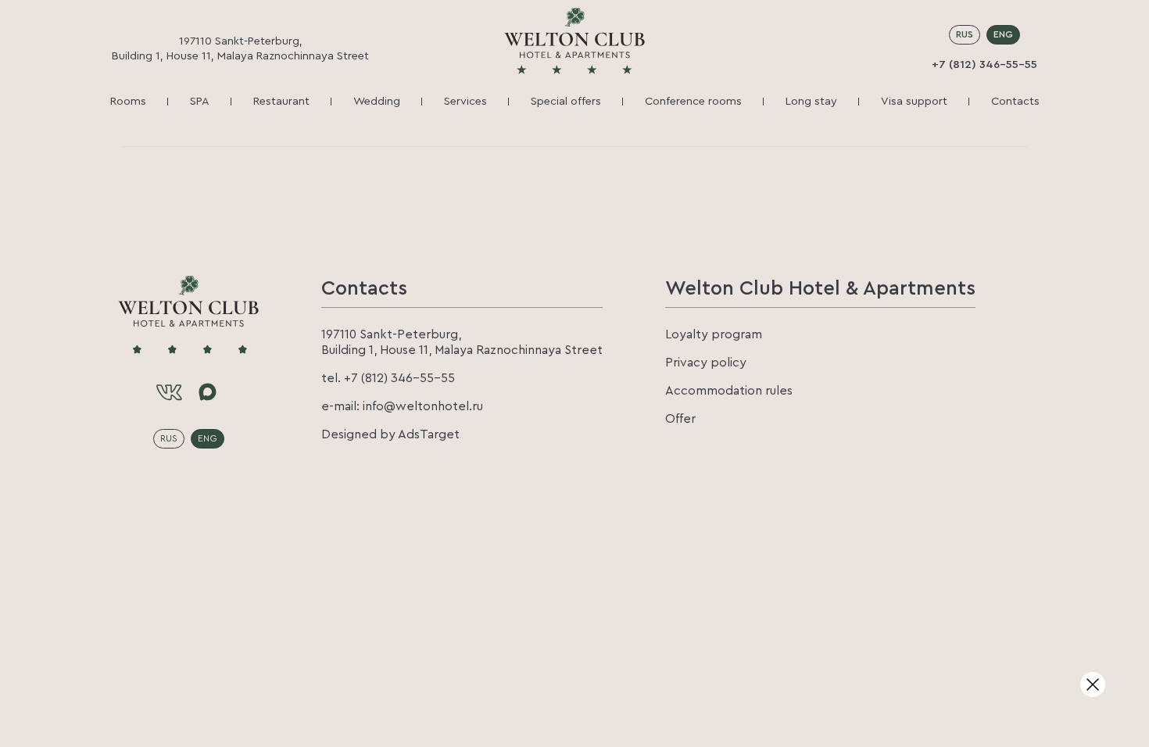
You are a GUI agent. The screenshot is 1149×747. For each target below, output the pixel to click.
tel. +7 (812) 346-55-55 (388, 378)
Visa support (914, 101)
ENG (1003, 34)
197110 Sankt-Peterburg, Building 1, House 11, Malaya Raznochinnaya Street (240, 48)
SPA (199, 101)
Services (465, 101)
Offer (680, 419)
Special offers (566, 101)
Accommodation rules (729, 390)
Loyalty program (713, 334)
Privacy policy (705, 362)
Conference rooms (693, 101)
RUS (964, 34)
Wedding (376, 101)
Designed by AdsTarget (390, 434)
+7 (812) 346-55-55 (984, 64)
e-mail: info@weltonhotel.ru (402, 406)
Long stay (811, 101)
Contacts (1015, 101)
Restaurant (281, 101)
